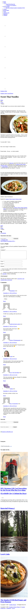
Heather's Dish (4, 91)
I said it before (5, 166)
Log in (13, 608)
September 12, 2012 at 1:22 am (10, 326)
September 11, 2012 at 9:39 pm (10, 342)
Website (2, 266)
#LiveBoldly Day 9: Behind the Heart (14, 493)
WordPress (8, 608)
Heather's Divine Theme (14, 607)
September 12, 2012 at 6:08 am (10, 311)
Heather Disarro (12, 604)
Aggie (11, 356)
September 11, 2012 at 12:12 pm (10, 374)
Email (2, 263)
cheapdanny (12, 290)
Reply (4, 301)
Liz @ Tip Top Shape (14, 372)
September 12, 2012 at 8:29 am (10, 293)
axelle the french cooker (15, 324)
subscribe (5, 273)
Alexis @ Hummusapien (15, 340)
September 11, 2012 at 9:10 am (10, 406)
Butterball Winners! (8, 508)
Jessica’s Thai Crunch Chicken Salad (13, 199)
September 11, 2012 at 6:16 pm (10, 358)
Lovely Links (5, 554)
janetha (11, 388)
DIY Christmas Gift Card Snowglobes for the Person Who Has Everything (14, 489)
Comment (3, 250)
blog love (11, 163)
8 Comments (3, 233)
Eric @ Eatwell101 (14, 403)
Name (2, 261)
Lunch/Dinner (10, 93)
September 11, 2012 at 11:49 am (10, 391)
